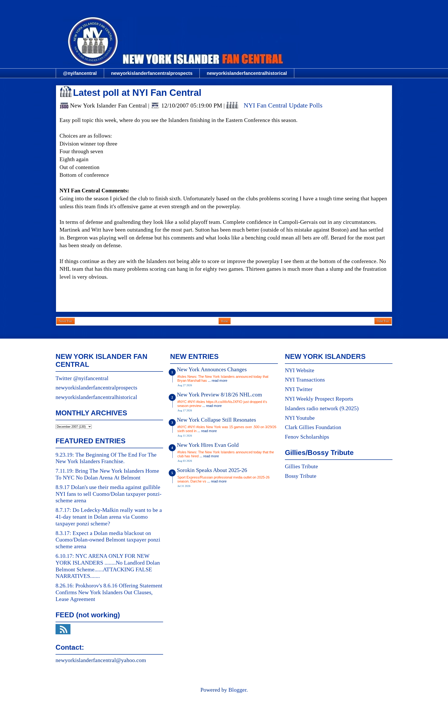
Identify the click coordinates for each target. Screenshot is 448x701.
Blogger (237, 690)
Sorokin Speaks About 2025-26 (212, 470)
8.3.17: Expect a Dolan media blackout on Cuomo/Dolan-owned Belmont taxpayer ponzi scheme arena (108, 540)
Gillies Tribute (301, 466)
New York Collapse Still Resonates (216, 420)
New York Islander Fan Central (224, 6)
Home (224, 321)
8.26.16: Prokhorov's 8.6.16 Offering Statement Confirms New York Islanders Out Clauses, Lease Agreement (109, 592)
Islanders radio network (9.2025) (322, 408)
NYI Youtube (300, 418)
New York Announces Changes (212, 369)
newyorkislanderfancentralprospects (151, 73)
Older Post (383, 321)
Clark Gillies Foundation (313, 427)
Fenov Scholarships (307, 437)
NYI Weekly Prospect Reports (319, 399)
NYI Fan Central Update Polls (283, 105)
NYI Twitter (298, 389)
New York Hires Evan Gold (208, 445)
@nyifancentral (80, 73)
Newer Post (65, 321)
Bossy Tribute (300, 476)
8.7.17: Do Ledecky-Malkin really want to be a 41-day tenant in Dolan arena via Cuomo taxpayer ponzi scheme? (109, 517)
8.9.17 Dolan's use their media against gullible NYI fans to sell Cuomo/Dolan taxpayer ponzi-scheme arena (108, 494)
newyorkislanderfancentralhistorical (247, 73)
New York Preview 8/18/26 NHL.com (219, 395)
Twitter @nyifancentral (82, 378)
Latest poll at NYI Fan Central (137, 92)
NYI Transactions (305, 380)
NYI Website (299, 370)
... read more (217, 380)
